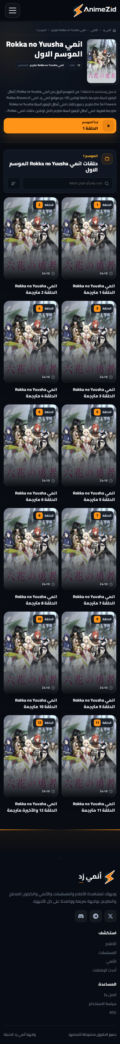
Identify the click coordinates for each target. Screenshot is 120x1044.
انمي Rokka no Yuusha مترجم (68, 30)
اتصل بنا (110, 995)
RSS (113, 1013)
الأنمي (94, 30)
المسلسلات (107, 953)
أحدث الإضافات (104, 970)
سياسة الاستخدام (102, 1004)
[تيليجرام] (96, 916)
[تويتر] (110, 916)
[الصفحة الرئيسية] (94, 10)
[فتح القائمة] (12, 10)
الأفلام (111, 944)
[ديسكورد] (81, 916)
